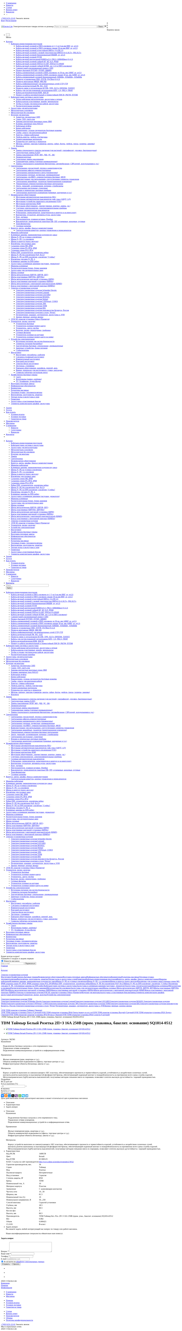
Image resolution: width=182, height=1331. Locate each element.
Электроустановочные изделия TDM (94, 1004)
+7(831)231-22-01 (8, 18)
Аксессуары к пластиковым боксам (26, 552)
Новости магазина (11, 961)
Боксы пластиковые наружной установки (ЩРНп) (32, 514)
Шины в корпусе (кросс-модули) (24, 474)
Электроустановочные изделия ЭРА (63, 1004)
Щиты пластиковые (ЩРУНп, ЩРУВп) (27, 510)
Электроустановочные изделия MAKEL (126, 1001)
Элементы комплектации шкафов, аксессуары (30, 554)
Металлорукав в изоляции (22, 450)
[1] (2, 1037)
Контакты (10, 434)
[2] (4, 1037)
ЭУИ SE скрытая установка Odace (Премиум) (30, 523)
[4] (9, 1037)
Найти (9, 588)
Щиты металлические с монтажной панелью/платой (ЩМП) (36, 516)
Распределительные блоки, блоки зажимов (29, 501)
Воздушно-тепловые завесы (22, 534)
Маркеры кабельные (19, 465)
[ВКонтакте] (2, 1095)
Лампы (14, 456)
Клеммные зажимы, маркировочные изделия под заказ (34, 467)
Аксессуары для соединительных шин (27, 503)
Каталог (9, 41)
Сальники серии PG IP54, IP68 (24, 481)
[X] (12, 1095)
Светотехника (17, 459)
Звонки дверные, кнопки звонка (118, 1006)
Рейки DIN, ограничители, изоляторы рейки (30, 485)
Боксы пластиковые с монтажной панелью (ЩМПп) (33, 518)
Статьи (9, 1311)
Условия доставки (18, 417)
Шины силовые (17, 505)
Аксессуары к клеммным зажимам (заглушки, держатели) (35, 496)
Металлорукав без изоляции (23, 452)
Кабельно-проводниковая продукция (26, 443)
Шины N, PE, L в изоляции (22, 472)
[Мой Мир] (9, 1095)
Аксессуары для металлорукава (24, 447)
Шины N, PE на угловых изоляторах (26, 470)
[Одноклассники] (5, 1095)
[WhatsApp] (19, 1095)
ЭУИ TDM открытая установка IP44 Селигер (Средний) (86, 1015)
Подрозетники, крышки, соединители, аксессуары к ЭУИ (80, 1006)
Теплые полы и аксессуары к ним (25, 547)
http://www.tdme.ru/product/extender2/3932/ (56, 1162)
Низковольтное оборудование (23, 461)
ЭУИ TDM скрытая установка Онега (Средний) (21, 1012)
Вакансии (15, 432)
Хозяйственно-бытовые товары (24, 532)
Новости (14, 428)
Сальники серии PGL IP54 (22, 483)
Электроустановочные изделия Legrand (58, 1001)
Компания (5, 1283)
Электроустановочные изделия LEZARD (92, 1001)
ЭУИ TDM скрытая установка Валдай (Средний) (113, 1012)
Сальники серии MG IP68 (22, 479)
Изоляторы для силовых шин (23, 476)
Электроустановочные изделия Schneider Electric (21, 1001)
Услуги (9, 410)
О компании (11, 425)
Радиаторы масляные (20, 541)
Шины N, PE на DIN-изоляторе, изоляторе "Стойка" (33, 490)
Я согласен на (24, 1262)
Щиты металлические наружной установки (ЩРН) (32, 512)
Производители (12, 421)
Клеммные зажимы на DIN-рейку (25, 494)
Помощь (4, 1285)
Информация (6, 1288)
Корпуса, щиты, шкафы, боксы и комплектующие (32, 463)
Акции (9, 408)
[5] (11, 1037)
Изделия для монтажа (20, 454)
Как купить (11, 412)
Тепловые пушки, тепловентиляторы (26, 543)
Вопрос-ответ (11, 1313)
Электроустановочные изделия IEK (125, 1004)
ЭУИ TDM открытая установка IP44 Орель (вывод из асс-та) (67, 1012)
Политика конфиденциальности (19, 1320)
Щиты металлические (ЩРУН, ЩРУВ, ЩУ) (29, 507)
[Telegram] (26, 1095)
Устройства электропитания (23, 527)
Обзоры (9, 1318)
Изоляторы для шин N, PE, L (23, 492)
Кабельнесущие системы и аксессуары (27, 445)
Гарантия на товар (18, 419)
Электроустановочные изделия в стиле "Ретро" (36, 1006)
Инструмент (16, 530)
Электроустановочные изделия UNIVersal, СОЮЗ (27, 1004)
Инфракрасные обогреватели (23, 536)
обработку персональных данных (30, 1262)
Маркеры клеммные (19, 499)
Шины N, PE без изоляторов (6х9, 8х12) (28, 487)
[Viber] (16, 1095)
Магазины (10, 423)
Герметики (15, 550)
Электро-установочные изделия (24, 521)
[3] (7, 1037)
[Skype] (23, 1095)
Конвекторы (16, 538)
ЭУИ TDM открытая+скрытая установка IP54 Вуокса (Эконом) (35, 1015)
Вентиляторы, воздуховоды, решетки (26, 545)
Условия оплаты (18, 414)
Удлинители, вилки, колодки (23, 525)
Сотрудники (16, 430)
